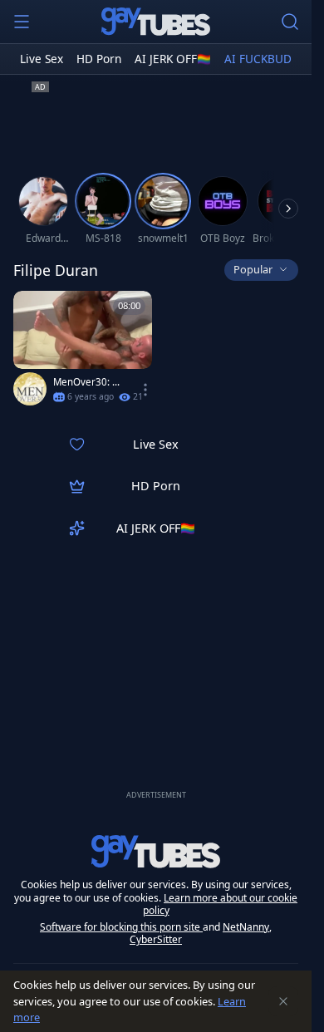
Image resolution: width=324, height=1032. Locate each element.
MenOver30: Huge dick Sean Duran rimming (89, 382)
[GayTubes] (156, 21)
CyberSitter (156, 939)
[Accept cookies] (283, 1001)
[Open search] (290, 22)
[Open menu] (22, 22)
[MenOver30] (30, 388)
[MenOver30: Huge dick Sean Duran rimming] (82, 352)
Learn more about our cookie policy (220, 904)
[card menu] (145, 390)
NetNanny (246, 927)
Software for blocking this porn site (121, 927)
